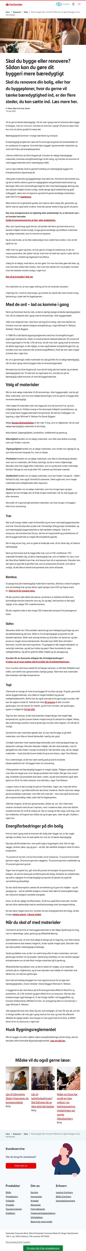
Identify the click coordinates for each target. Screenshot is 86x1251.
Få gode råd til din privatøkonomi (43, 1248)
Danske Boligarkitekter (23, 422)
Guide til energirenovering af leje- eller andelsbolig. (31, 220)
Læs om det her (57, 1040)
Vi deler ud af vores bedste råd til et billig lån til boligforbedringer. (38, 661)
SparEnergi (26, 196)
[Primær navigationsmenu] (79, 4)
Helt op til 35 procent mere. (22, 590)
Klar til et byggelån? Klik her (19, 276)
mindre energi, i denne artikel (26, 914)
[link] (7, 4)
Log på (73, 4)
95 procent (50, 702)
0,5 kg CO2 (29, 709)
